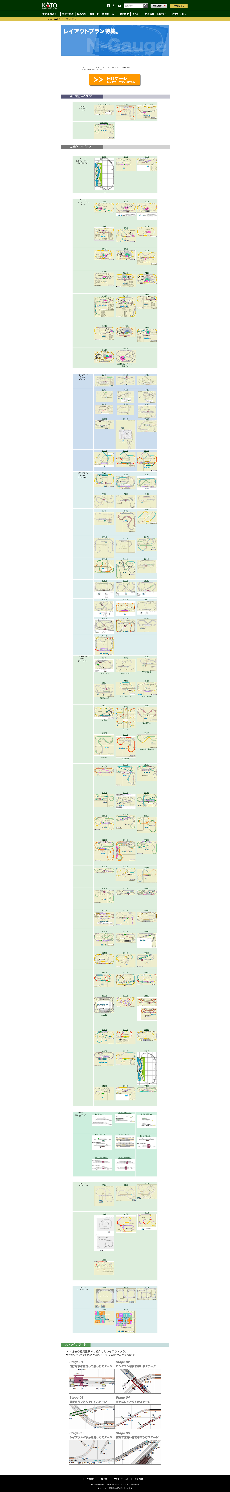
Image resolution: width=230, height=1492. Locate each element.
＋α (150, 723)
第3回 (147, 475)
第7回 (104, 511)
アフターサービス (121, 1479)
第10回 (104, 419)
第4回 (104, 494)
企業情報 (90, 1479)
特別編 (125, 348)
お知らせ (93, 14)
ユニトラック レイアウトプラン (65, 19)
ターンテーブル (147, 104)
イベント (137, 14)
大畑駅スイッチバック (104, 104)
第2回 (126, 201)
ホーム (49, 19)
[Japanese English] (159, 6)
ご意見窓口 (139, 1479)
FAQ (178, 6)
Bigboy (125, 104)
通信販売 (124, 14)
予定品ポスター (49, 14)
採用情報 (103, 1479)
